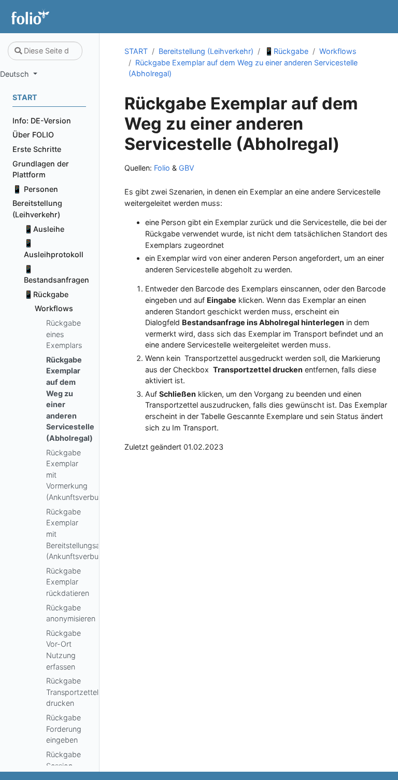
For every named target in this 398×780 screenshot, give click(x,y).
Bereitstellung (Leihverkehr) (206, 51)
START (136, 51)
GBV (186, 167)
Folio (162, 167)
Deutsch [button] (15, 73)
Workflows (338, 51)
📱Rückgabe (286, 51)
